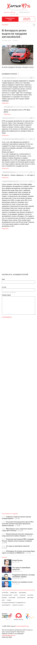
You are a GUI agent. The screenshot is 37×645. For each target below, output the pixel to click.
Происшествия (7, 595)
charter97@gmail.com (8, 635)
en (17, 14)
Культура (23, 595)
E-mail (4, 287)
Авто (3, 600)
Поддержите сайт (10, 19)
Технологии (21, 597)
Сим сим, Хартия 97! (27, 19)
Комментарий (6, 295)
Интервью (12, 597)
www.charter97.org (23, 626)
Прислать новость (10, 12)
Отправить (7, 317)
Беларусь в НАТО (18, 605)
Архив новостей (24, 12)
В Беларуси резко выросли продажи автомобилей (14, 33)
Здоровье (30, 597)
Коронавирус (6, 605)
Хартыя (18, 6)
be (11, 14)
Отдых (9, 600)
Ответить (5, 103)
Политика (5, 592)
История (30, 595)
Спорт (16, 595)
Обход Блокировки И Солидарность (14, 602)
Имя (3, 279)
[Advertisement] (18, 252)
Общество (13, 592)
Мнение (4, 557)
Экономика (22, 592)
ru (14, 14)
